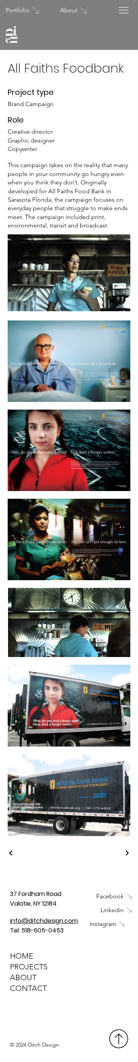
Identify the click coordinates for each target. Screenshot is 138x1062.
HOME (21, 956)
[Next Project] (126, 853)
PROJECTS (29, 966)
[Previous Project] (11, 853)
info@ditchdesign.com (44, 920)
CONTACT (28, 988)
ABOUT (23, 977)
